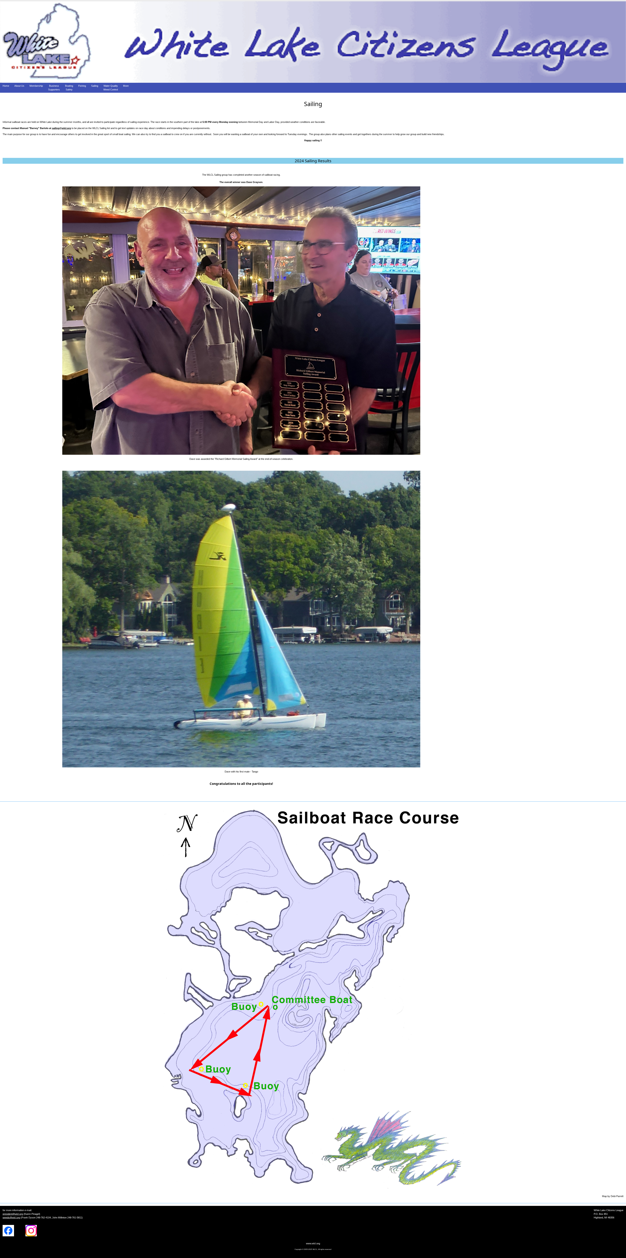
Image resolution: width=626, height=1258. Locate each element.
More (126, 85)
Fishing (82, 85)
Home (6, 85)
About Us (19, 85)
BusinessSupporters (54, 87)
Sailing (94, 85)
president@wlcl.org (13, 1214)
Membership (36, 85)
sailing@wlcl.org (61, 128)
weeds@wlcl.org (11, 1217)
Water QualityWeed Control (110, 87)
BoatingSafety (69, 87)
